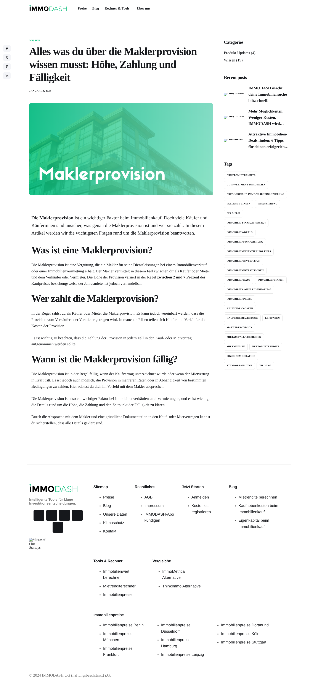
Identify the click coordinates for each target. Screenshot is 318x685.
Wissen (34, 40)
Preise (82, 8)
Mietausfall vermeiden (244, 337)
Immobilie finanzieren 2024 (246, 223)
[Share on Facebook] (7, 48)
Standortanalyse (239, 365)
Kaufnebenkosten (240, 308)
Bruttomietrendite (241, 175)
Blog (95, 8)
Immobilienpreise (239, 299)
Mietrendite (236, 346)
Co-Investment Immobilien (246, 184)
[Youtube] (64, 515)
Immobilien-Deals (240, 232)
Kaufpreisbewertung (242, 318)
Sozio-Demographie (241, 356)
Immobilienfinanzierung (245, 242)
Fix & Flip (233, 213)
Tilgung (265, 365)
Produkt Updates (237, 53)
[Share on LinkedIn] (7, 75)
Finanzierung (267, 204)
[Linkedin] (77, 515)
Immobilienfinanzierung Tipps (249, 251)
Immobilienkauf (238, 280)
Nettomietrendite (265, 346)
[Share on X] (7, 57)
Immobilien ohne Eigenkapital (249, 289)
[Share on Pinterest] (7, 66)
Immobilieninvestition (243, 261)
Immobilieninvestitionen (245, 270)
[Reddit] (58, 527)
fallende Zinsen (238, 204)
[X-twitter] (39, 515)
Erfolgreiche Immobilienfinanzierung (255, 194)
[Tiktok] (51, 515)
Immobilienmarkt (271, 280)
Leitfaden (272, 318)
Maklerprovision (239, 327)
